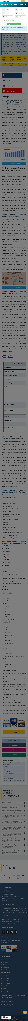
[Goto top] (25, 1012)
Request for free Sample (14, 24)
